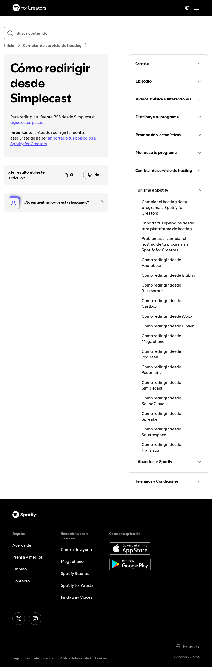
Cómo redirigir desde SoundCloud (161, 400)
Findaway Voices (76, 597)
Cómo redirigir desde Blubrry (169, 275)
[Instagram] (35, 618)
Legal (16, 658)
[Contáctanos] (100, 202)
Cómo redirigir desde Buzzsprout (161, 288)
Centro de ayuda (76, 549)
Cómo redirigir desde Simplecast (161, 385)
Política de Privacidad (75, 658)
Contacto (21, 581)
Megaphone (72, 561)
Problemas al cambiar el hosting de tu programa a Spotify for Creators (165, 244)
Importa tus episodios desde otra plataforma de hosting (168, 225)
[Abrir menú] (196, 8)
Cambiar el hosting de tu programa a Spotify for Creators (164, 207)
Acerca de (21, 545)
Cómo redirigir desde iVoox (167, 316)
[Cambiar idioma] (187, 8)
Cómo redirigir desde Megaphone (161, 338)
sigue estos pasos (26, 122)
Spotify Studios (75, 573)
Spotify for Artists (77, 585)
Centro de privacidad (40, 658)
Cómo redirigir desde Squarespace (161, 431)
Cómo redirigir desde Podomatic (161, 369)
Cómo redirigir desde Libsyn (168, 326)
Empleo (19, 569)
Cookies (101, 658)
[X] (18, 618)
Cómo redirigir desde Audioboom (161, 262)
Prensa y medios (27, 557)
